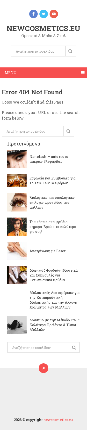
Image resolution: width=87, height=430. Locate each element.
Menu (10, 73)
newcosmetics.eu (43, 28)
